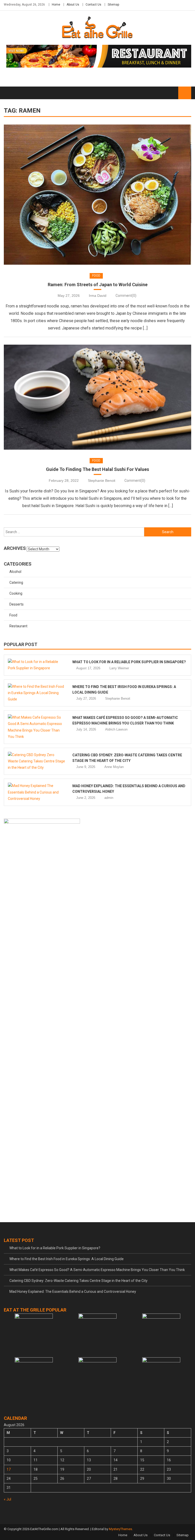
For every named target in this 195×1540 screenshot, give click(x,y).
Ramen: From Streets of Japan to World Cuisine (98, 284)
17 (9, 1469)
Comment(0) (126, 296)
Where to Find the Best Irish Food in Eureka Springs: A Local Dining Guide (66, 1259)
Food (96, 275)
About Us (73, 4)
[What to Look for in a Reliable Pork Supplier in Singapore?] (36, 665)
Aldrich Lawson (116, 729)
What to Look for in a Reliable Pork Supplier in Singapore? (129, 662)
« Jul (7, 1499)
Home (56, 4)
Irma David (97, 296)
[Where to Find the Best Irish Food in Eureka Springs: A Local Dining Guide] (36, 693)
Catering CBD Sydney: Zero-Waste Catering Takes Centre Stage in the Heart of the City (78, 1281)
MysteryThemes (120, 1529)
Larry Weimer (119, 668)
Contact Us (93, 4)
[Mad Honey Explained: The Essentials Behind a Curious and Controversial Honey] (36, 792)
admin (108, 798)
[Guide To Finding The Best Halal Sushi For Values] (97, 397)
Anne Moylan (114, 767)
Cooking (15, 593)
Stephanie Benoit (101, 480)
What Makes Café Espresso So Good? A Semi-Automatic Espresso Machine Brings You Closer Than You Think (97, 1270)
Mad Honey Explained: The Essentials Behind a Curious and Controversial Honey (72, 1291)
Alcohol (15, 572)
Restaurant (18, 626)
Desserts (16, 604)
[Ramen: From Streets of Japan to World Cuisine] (97, 194)
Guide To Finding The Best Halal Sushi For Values (97, 469)
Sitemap (113, 4)
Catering (16, 582)
